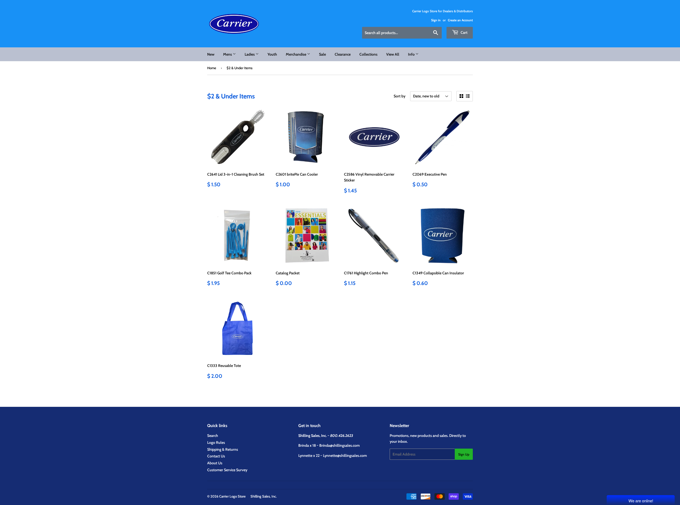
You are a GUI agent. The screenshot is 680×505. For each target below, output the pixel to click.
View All (392, 54)
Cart (464, 32)
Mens (228, 54)
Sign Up (463, 454)
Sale (322, 54)
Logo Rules (216, 442)
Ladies (250, 54)
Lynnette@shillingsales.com (345, 455)
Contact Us (216, 456)
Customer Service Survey (227, 469)
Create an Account (460, 20)
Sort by (399, 96)
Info (411, 54)
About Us (214, 463)
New (210, 54)
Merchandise (296, 54)
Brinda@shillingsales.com (339, 445)
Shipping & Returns (222, 449)
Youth (272, 54)
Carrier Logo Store (232, 496)
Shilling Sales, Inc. (263, 496)
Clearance (343, 54)
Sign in (436, 20)
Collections (368, 54)
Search (212, 435)
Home (211, 68)
